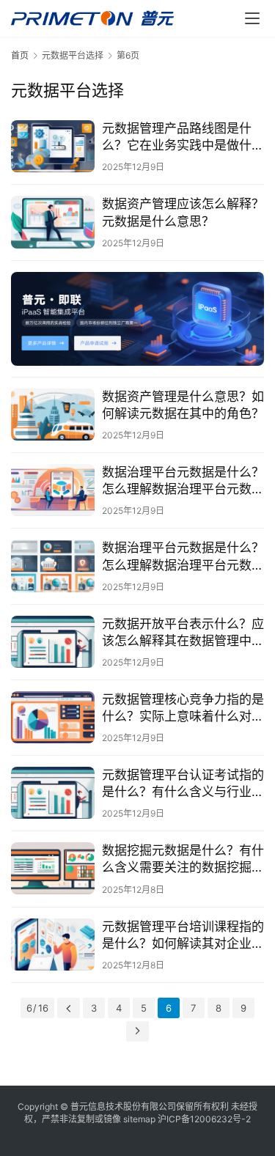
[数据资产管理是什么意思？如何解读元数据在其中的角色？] (53, 415)
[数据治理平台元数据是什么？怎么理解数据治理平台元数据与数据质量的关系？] (53, 490)
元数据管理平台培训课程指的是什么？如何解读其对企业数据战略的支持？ (183, 935)
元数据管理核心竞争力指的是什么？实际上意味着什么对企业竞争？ (183, 708)
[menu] (252, 18)
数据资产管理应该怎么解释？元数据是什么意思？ (183, 212)
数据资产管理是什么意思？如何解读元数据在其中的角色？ (183, 405)
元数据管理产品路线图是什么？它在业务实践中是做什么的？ (183, 137)
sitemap (139, 1118)
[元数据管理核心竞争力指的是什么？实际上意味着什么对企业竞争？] (53, 717)
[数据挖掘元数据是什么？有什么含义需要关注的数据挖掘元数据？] (53, 868)
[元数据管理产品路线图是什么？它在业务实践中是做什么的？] (53, 146)
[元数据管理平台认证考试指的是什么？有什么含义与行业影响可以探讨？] (53, 793)
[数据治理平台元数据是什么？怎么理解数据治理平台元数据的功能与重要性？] (53, 566)
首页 (20, 55)
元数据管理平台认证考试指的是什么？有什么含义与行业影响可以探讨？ (183, 783)
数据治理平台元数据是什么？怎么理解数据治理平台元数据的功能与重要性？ (183, 556)
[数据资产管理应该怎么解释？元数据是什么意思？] (53, 222)
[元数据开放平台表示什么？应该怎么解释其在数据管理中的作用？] (53, 642)
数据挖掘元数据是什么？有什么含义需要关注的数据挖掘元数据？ (183, 859)
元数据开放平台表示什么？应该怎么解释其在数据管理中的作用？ (183, 632)
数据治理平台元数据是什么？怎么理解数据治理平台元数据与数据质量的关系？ (183, 481)
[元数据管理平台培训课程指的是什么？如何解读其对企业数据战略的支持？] (53, 944)
